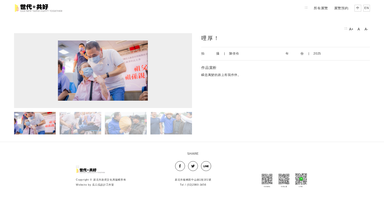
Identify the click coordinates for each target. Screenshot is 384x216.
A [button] (359, 30)
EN (367, 9)
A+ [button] (351, 30)
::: (306, 7)
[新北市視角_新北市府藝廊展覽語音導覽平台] (39, 8)
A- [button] (366, 30)
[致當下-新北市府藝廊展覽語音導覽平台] (91, 170)
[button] (103, 70)
